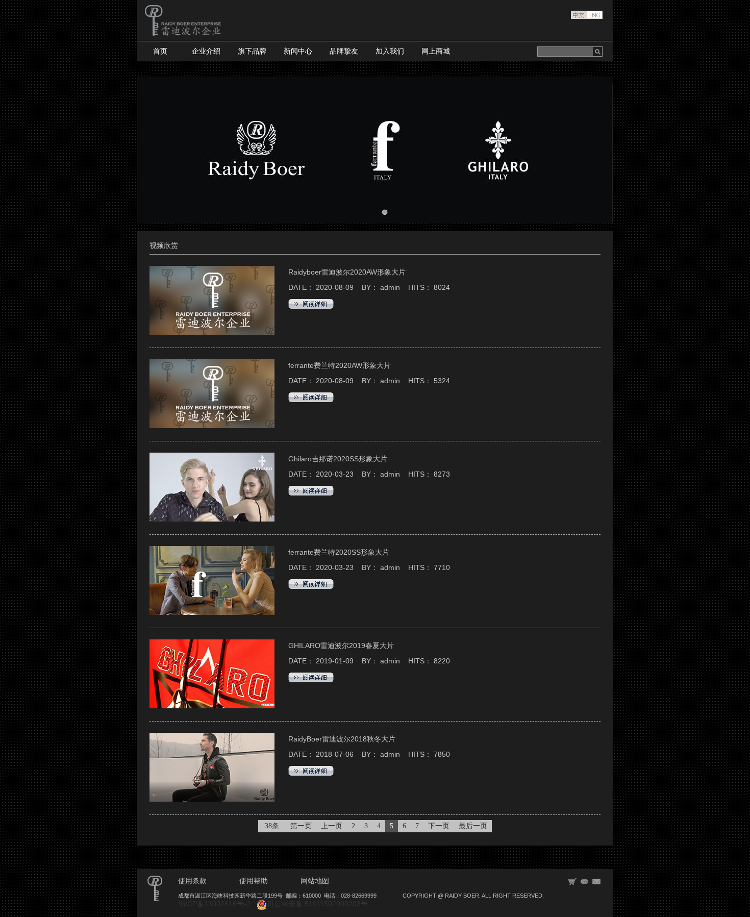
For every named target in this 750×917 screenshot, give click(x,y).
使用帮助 (253, 881)
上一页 (331, 826)
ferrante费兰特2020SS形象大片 (338, 552)
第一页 (301, 826)
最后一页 (473, 826)
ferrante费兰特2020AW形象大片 (339, 365)
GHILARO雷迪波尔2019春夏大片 (341, 645)
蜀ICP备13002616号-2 (214, 904)
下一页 (438, 826)
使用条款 (192, 881)
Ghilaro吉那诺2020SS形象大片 (337, 459)
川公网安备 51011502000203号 (317, 904)
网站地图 (315, 881)
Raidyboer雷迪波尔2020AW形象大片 (347, 272)
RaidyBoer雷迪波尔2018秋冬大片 (341, 739)
